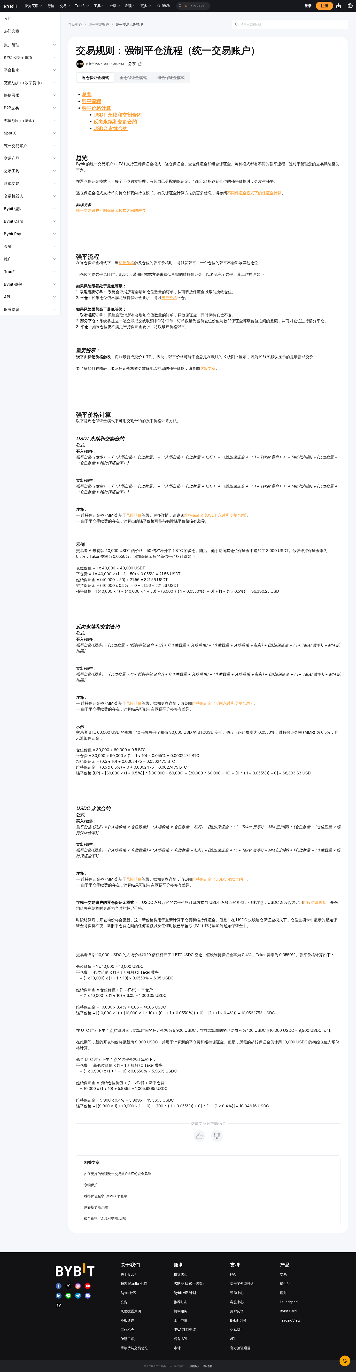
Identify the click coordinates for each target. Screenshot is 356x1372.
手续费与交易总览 (134, 1348)
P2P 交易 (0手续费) (189, 1283)
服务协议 (194, 1366)
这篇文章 (208, 368)
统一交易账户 (99, 24)
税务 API (180, 1339)
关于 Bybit (128, 1274)
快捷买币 (180, 1274)
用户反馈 (237, 1311)
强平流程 (91, 101)
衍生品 (285, 1283)
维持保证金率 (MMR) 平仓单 (105, 1196)
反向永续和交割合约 (115, 122)
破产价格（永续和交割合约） (106, 1218)
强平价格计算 (96, 108)
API (232, 1339)
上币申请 (180, 1320)
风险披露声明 (131, 1311)
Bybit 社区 (128, 1293)
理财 (283, 1293)
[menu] (30, 164)
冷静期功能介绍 (96, 1207)
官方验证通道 (240, 1348)
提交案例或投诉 (242, 1283)
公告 (124, 1302)
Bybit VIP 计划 (185, 1293)
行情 (50, 6)
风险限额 (134, 515)
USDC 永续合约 (110, 128)
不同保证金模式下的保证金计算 (254, 192)
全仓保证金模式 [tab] (133, 77)
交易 (283, 1274)
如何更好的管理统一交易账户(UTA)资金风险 (117, 1174)
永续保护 (91, 1185)
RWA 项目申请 (185, 1329)
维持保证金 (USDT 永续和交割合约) (215, 515)
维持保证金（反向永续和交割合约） (223, 703)
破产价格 (169, 297)
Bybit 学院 (238, 1320)
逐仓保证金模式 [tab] (95, 77)
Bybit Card (288, 1311)
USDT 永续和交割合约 (117, 115)
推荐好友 (180, 1302)
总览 (87, 94)
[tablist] (208, 77)
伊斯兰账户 (129, 1339)
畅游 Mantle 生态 (134, 1283)
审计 (177, 1348)
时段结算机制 (314, 902)
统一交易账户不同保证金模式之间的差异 (111, 210)
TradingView (290, 1320)
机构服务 (180, 1311)
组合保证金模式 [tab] (171, 77)
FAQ (233, 1274)
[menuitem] (30, 18)
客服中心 (237, 1302)
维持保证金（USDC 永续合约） (219, 879)
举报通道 (127, 1320)
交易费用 (237, 1329)
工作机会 (127, 1329)
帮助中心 (75, 24)
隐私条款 (207, 1366)
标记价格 (126, 262)
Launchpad (289, 1302)
